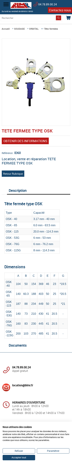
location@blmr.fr (22, 385)
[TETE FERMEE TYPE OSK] (36, 106)
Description (18, 190)
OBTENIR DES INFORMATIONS (25, 141)
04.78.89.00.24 (47, 4)
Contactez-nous (60, 10)
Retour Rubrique (13, 173)
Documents (18, 345)
